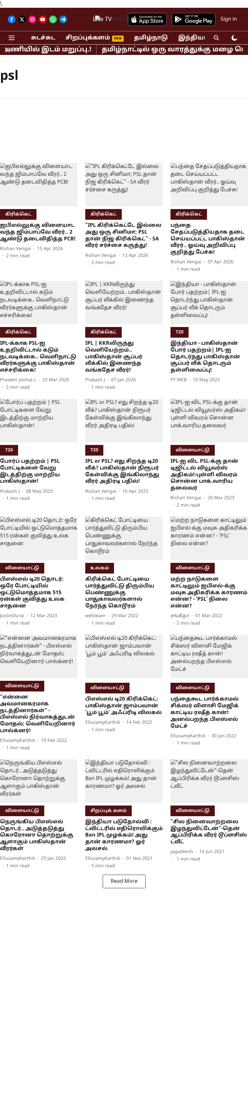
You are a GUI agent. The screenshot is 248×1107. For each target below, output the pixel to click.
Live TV (102, 19)
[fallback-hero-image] (39, 184)
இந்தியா (193, 38)
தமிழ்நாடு (151, 38)
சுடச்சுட (43, 38)
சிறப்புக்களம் (88, 38)
